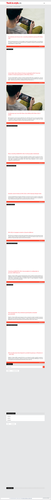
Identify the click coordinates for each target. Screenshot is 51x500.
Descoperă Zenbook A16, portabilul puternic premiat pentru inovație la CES (21, 392)
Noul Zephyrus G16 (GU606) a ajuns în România (22, 431)
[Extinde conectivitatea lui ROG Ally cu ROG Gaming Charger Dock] (25, 178)
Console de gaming (9, 49)
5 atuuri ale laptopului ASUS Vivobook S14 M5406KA (17, 405)
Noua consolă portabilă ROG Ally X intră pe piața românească (23, 153)
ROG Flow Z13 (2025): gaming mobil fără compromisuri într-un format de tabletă (22, 399)
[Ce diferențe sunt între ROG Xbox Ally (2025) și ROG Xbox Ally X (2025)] (25, 97)
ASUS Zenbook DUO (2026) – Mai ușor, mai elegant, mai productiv (25, 451)
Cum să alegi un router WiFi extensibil (14, 376)
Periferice (14, 165)
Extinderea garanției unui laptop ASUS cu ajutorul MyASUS (18, 386)
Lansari (14, 125)
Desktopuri (9, 420)
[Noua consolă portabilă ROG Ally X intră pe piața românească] (25, 138)
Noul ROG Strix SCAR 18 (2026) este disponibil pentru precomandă (25, 436)
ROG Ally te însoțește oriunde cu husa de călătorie (20, 232)
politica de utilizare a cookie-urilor (27, 498)
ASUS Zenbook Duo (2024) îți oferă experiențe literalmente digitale (19, 373)
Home (7, 6)
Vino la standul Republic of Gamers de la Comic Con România (24, 476)
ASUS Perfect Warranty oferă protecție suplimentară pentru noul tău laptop (27, 446)
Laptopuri (8, 418)
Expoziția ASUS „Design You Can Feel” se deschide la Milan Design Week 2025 (27, 482)
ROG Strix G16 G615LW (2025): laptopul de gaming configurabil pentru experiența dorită (23, 396)
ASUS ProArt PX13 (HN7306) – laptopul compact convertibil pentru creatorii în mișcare (23, 402)
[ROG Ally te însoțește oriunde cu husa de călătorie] (25, 216)
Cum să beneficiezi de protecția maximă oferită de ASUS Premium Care (20, 380)
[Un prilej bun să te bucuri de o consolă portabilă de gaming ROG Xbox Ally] (25, 21)
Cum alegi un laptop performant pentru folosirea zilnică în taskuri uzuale (21, 383)
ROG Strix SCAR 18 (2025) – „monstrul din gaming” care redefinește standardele (22, 409)
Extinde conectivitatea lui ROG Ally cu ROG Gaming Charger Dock (24, 193)
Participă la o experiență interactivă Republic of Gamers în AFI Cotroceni (27, 471)
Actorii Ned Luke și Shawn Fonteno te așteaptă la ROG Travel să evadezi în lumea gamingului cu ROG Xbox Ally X (24, 73)
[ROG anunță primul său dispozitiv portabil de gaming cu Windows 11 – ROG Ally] (25, 337)
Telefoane (9, 416)
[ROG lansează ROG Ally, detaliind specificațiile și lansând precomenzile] (25, 297)
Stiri (16, 125)
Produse (11, 6)
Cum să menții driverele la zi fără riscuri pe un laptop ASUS (18, 389)
